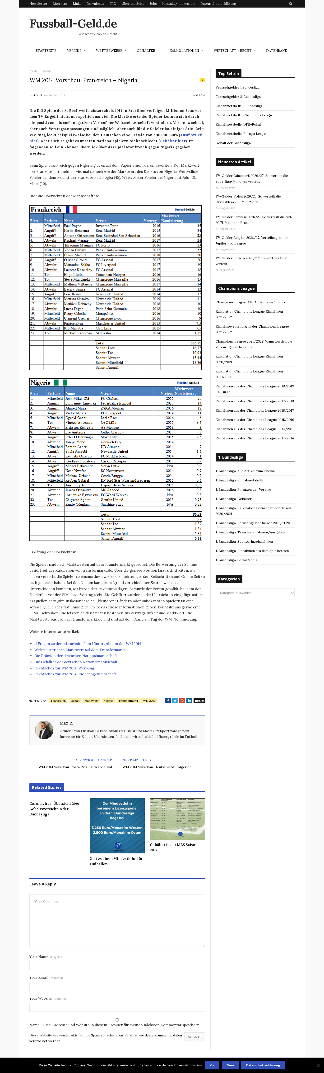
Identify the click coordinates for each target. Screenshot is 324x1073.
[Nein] (318, 1065)
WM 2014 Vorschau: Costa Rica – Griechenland (75, 767)
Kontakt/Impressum (178, 3)
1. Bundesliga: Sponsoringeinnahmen (244, 541)
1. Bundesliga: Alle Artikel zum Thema (245, 471)
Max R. (38, 95)
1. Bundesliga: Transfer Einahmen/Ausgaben (250, 532)
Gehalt (75, 700)
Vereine (74, 50)
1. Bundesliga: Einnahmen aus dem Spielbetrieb (252, 551)
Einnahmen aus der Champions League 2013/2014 (255, 438)
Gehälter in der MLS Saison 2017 (174, 847)
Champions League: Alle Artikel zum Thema (250, 302)
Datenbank (276, 50)
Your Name (46, 956)
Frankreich (58, 700)
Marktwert (91, 700)
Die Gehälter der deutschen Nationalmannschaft (76, 662)
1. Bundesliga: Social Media (236, 560)
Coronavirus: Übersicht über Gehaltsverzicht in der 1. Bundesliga (54, 809)
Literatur (60, 3)
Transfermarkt (128, 700)
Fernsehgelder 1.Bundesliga (237, 87)
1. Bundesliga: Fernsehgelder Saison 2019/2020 (253, 523)
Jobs (153, 3)
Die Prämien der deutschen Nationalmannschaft (75, 656)
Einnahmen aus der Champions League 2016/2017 (255, 410)
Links (77, 3)
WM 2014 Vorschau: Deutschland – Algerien (157, 767)
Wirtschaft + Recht (233, 50)
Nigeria (108, 700)
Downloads (95, 3)
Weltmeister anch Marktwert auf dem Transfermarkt (79, 650)
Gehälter (146, 50)
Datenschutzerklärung (218, 3)
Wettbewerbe (109, 50)
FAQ (113, 3)
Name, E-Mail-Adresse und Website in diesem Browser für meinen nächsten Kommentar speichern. (114, 1025)
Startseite (46, 50)
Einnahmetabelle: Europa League (242, 134)
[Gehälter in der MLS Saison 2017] (177, 819)
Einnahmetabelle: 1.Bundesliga (239, 106)
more (199, 700)
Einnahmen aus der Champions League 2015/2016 (255, 420)
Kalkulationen (184, 50)
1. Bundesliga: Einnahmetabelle (240, 480)
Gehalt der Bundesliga (233, 143)
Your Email (46, 977)
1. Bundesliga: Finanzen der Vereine (243, 489)
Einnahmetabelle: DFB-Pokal (238, 124)
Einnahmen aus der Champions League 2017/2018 (255, 401)
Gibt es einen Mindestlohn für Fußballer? (116, 861)
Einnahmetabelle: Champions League (245, 115)
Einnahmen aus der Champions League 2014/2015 (255, 429)
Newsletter (38, 3)
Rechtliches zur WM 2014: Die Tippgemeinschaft (75, 674)
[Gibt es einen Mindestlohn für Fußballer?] (117, 825)
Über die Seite (132, 3)
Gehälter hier (173, 141)
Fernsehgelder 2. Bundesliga (238, 96)
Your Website (48, 998)
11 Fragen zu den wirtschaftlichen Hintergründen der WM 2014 (87, 643)
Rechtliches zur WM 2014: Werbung (64, 668)
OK (212, 1065)
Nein (230, 1065)
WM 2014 (199, 95)
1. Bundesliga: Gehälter (234, 499)
